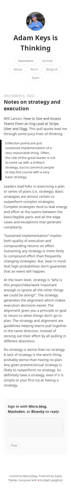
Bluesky (37, 411)
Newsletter (26, 61)
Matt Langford (53, 480)
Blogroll (52, 69)
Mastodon (16, 411)
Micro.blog (37, 406)
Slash (35, 78)
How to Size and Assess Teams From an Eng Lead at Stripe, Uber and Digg (32, 123)
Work (34, 69)
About (17, 69)
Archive (47, 61)
